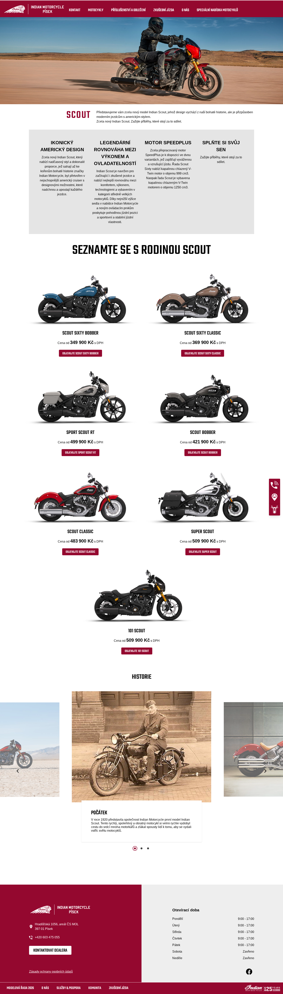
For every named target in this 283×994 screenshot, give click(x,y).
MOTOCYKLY (95, 10)
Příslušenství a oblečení (128, 10)
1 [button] (135, 848)
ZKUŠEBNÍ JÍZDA (163, 10)
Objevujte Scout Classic (80, 551)
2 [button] (141, 848)
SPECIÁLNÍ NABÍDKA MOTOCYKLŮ (217, 10)
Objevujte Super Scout (203, 551)
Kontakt (74, 10)
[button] (18, 770)
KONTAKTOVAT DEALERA (50, 950)
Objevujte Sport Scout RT (80, 452)
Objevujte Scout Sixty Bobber (80, 353)
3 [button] (148, 848)
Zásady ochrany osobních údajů (51, 971)
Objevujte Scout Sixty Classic (203, 353)
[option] (141, 767)
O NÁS (185, 10)
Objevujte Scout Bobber (203, 452)
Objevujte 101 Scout (137, 651)
